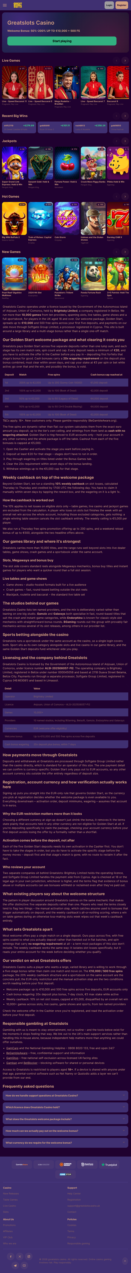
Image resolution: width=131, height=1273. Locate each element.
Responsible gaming (78, 1243)
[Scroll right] (125, 60)
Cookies (71, 1225)
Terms (70, 1231)
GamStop (12, 1058)
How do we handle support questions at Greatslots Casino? (42, 1095)
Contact (71, 1211)
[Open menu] (7, 5)
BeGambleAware (16, 1053)
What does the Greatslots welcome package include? (39, 1119)
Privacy (71, 1237)
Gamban (11, 1063)
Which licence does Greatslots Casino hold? (33, 1107)
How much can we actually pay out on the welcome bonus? (42, 1130)
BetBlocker (31, 1063)
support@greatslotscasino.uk (83, 1205)
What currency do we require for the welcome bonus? (39, 1142)
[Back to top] (125, 1261)
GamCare (12, 1048)
